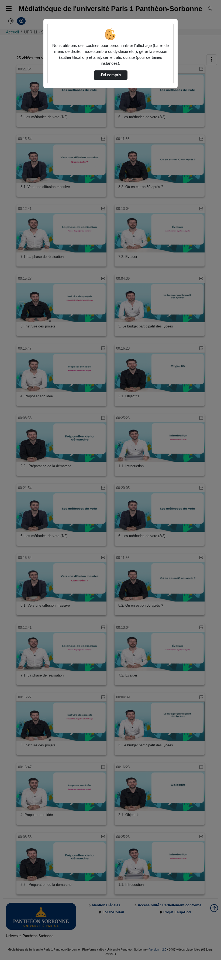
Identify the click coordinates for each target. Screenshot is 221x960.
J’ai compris (110, 75)
